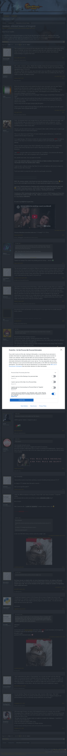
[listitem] (33, 372)
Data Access (33, 406)
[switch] (54, 376)
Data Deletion (24, 406)
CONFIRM (22, 400)
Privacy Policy (42, 406)
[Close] (61, 350)
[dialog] (33, 378)
